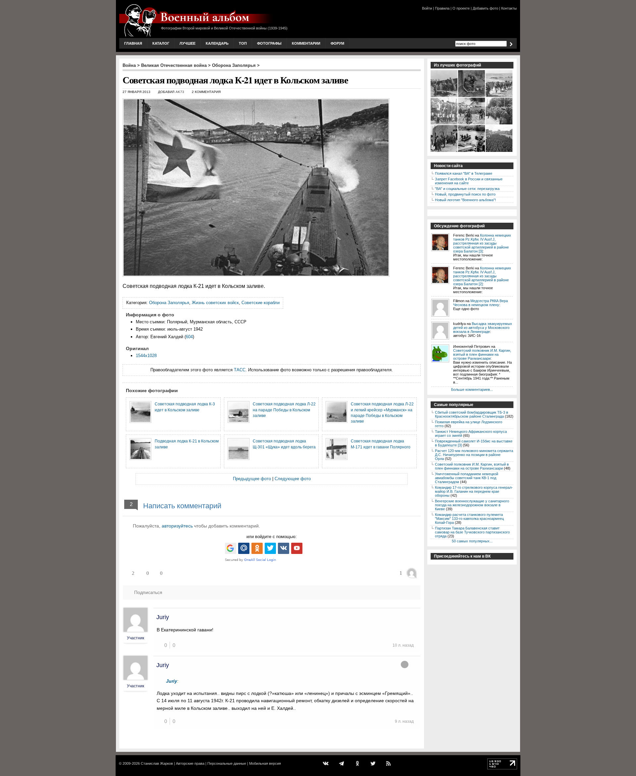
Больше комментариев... (472, 389)
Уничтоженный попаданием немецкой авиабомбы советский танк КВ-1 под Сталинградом (466, 478)
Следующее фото (293, 478)
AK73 (180, 92)
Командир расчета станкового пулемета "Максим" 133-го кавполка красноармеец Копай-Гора (469, 519)
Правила (442, 8)
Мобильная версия (265, 763)
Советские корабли (260, 302)
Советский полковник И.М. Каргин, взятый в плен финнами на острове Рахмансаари (482, 354)
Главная (133, 43)
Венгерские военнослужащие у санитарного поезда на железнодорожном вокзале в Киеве (472, 505)
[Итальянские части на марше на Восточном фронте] (499, 96)
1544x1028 (146, 355)
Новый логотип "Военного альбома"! (465, 200)
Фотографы (269, 43)
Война (129, 65)
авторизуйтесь (177, 525)
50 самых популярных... (472, 541)
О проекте (461, 8)
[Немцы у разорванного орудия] (444, 96)
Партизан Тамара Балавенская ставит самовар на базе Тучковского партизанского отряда (472, 532)
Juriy (162, 617)
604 (189, 336)
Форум (337, 43)
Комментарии (306, 43)
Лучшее (187, 43)
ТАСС (239, 369)
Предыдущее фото (252, 478)
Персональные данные (226, 763)
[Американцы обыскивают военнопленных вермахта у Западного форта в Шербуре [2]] (444, 151)
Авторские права (190, 763)
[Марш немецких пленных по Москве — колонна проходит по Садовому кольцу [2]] (499, 151)
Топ (243, 43)
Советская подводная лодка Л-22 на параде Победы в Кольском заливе (284, 410)
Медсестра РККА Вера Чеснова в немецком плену (480, 303)
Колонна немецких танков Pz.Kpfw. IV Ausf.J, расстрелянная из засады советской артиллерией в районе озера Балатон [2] (482, 276)
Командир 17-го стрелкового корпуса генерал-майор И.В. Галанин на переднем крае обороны (474, 491)
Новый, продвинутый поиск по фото (465, 194)
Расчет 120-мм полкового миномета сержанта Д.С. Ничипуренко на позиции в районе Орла (474, 455)
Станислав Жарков (157, 763)
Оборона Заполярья (234, 65)
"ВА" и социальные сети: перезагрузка (467, 189)
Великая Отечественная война (174, 65)
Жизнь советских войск (215, 302)
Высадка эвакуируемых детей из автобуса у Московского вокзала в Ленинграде (482, 328)
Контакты (509, 8)
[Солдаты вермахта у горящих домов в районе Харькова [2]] (472, 124)
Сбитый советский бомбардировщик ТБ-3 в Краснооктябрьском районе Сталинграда (471, 414)
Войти (427, 8)
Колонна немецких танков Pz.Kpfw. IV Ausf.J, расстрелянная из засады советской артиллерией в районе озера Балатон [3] (482, 243)
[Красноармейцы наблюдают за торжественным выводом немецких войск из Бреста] (499, 124)
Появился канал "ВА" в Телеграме (463, 173)
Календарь (217, 43)
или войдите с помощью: (271, 536)
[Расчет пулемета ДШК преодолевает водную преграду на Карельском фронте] (472, 151)
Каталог (160, 43)
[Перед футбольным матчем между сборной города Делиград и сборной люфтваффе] (444, 124)
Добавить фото (485, 8)
